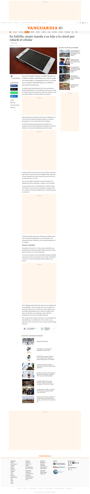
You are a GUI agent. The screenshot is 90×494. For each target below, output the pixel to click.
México (33, 32)
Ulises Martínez (16, 78)
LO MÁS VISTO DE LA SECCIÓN (68, 47)
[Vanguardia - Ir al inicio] (45, 28)
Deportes (54, 32)
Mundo (38, 32)
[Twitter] (78, 23)
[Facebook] (76, 23)
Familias (13, 102)
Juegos (15, 32)
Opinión (44, 32)
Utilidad (61, 32)
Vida (72, 32)
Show (48, 32)
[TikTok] (85, 22)
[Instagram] (80, 23)
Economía (67, 32)
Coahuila (20, 32)
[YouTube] (83, 23)
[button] (10, 32)
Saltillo (27, 32)
